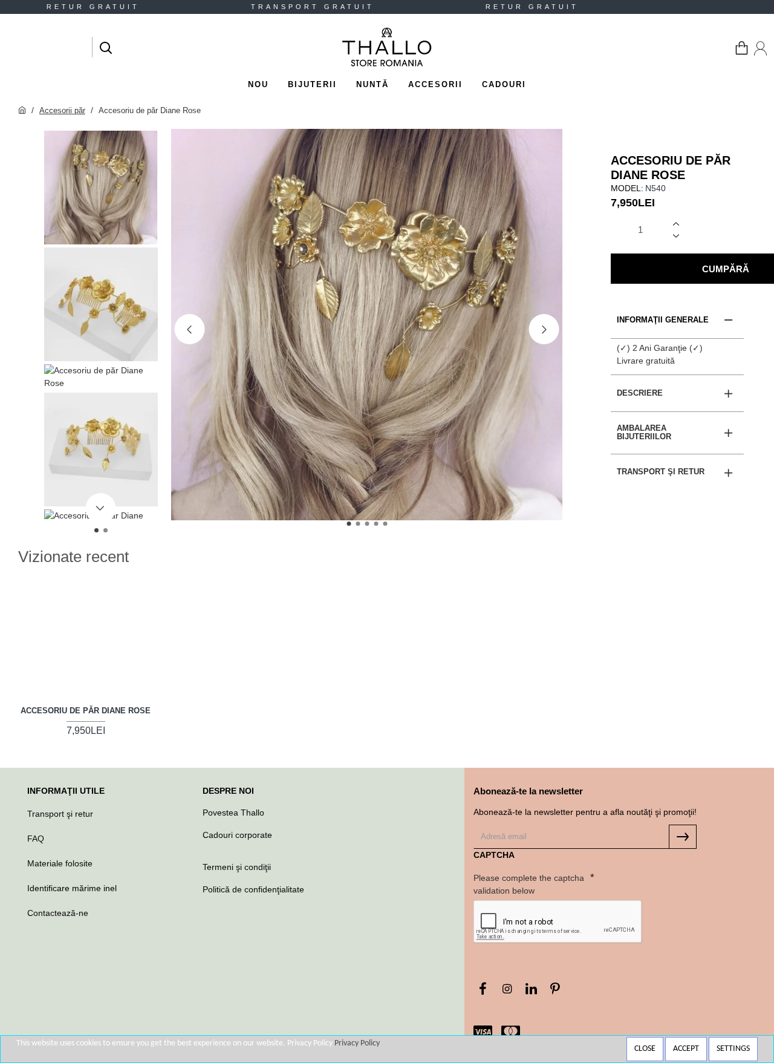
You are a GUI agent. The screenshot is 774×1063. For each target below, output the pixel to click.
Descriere (640, 392)
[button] (189, 329)
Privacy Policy (357, 1043)
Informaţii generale (663, 319)
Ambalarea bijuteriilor (644, 432)
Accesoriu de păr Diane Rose (86, 710)
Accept (686, 1048)
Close (644, 1048)
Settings (733, 1048)
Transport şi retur (660, 471)
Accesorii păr (62, 110)
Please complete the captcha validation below (528, 884)
